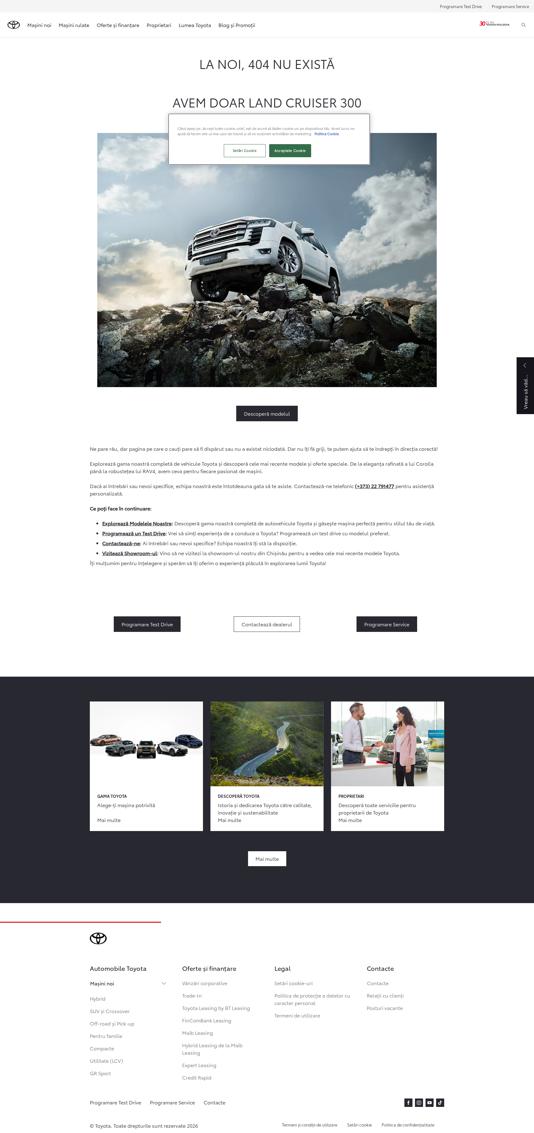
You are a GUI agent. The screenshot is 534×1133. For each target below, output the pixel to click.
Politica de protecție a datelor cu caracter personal (312, 999)
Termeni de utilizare (297, 1015)
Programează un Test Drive (133, 533)
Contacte (378, 982)
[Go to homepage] (13, 25)
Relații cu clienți (385, 995)
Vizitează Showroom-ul (129, 552)
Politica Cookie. (327, 133)
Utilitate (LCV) (106, 1060)
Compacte (102, 1048)
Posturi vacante (385, 1007)
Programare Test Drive (461, 6)
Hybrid (97, 998)
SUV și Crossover (110, 1010)
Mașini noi (102, 983)
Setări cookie (359, 1124)
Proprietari (159, 24)
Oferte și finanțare (118, 24)
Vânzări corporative (204, 982)
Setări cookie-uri (293, 982)
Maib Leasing (197, 1032)
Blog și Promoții (237, 24)
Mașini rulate (74, 24)
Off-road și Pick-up (112, 1023)
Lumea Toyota (195, 24)
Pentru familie (106, 1035)
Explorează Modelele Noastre (137, 523)
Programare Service (510, 6)
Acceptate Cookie (290, 150)
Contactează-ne (121, 542)
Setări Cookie (244, 150)
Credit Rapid (196, 1077)
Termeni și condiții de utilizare (309, 1124)
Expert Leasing (199, 1064)
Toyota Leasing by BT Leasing (216, 1007)
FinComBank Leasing (206, 1020)
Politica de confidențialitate (408, 1124)
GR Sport (100, 1072)
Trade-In (192, 995)
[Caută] (524, 25)
